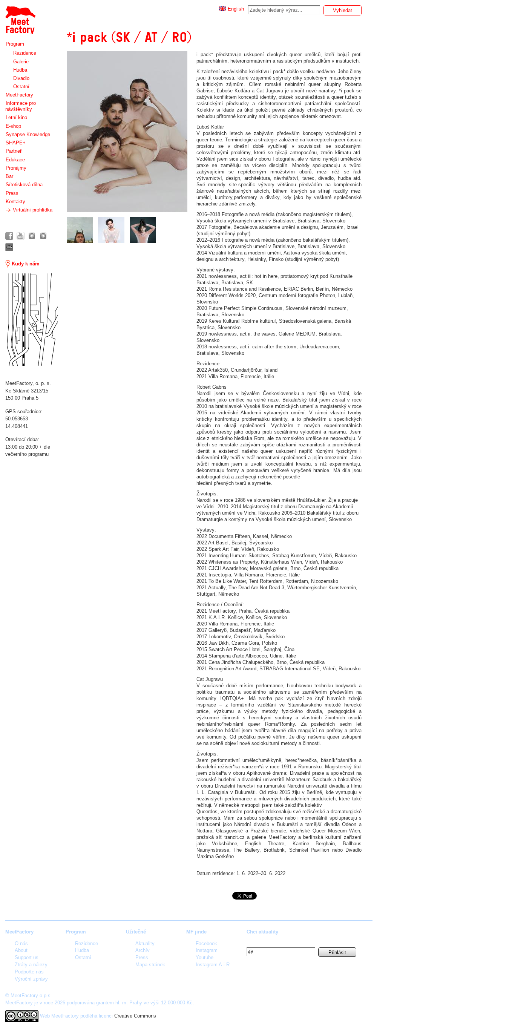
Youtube (204, 957)
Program (15, 44)
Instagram (207, 950)
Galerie (21, 61)
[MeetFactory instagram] (32, 236)
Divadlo (21, 78)
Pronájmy (16, 168)
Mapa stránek (150, 964)
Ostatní (21, 86)
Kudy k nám (25, 264)
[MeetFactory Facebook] (9, 236)
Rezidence (24, 53)
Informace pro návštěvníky (20, 106)
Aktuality (145, 943)
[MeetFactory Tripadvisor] (9, 247)
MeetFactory (19, 95)
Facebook (206, 943)
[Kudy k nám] (31, 319)
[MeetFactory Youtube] (21, 236)
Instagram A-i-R (213, 964)
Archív (142, 950)
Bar (9, 176)
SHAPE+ (16, 143)
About (21, 950)
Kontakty (15, 201)
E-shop (13, 126)
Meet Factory (20, 16)
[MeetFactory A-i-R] (43, 236)
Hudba (20, 70)
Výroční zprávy (31, 979)
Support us (26, 957)
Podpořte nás (29, 972)
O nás (21, 943)
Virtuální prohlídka (31, 210)
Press (12, 193)
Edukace (15, 159)
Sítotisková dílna (24, 184)
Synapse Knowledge (28, 134)
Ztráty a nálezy (31, 964)
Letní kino (16, 117)
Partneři (14, 151)
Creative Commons (135, 1016)
